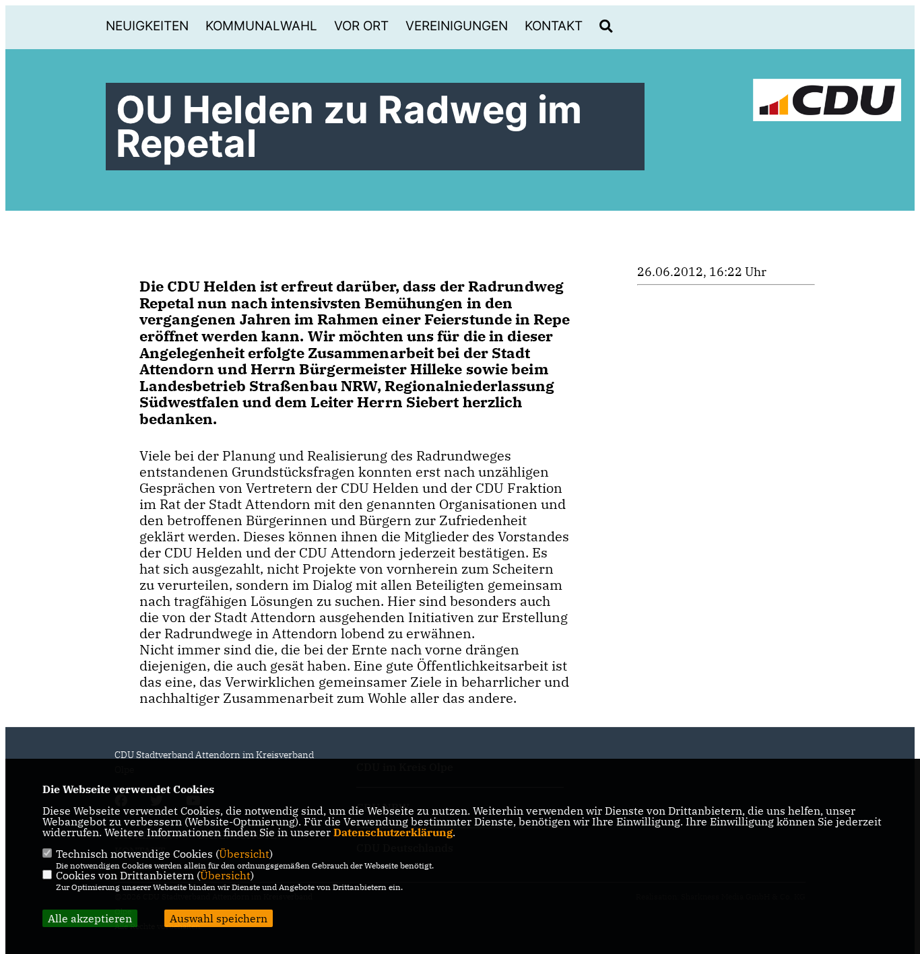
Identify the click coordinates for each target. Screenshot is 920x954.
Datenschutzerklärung (393, 832)
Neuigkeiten (147, 26)
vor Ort (361, 26)
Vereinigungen (456, 26)
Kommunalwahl (261, 26)
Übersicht (244, 853)
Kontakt (554, 26)
